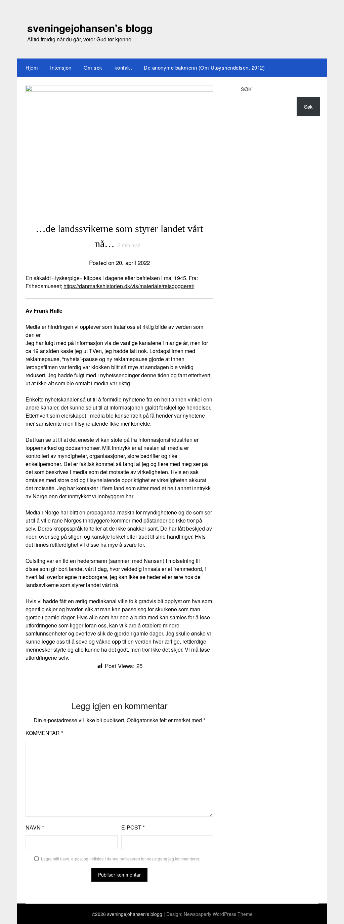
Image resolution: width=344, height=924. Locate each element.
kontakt (123, 67)
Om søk (93, 67)
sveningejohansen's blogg (90, 28)
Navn (35, 827)
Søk (246, 88)
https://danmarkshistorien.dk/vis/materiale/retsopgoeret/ (128, 286)
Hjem (32, 67)
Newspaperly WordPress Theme (218, 914)
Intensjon (61, 67)
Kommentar (44, 733)
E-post (133, 827)
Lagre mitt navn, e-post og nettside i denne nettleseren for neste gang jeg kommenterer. (120, 858)
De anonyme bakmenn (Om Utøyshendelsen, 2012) (204, 67)
